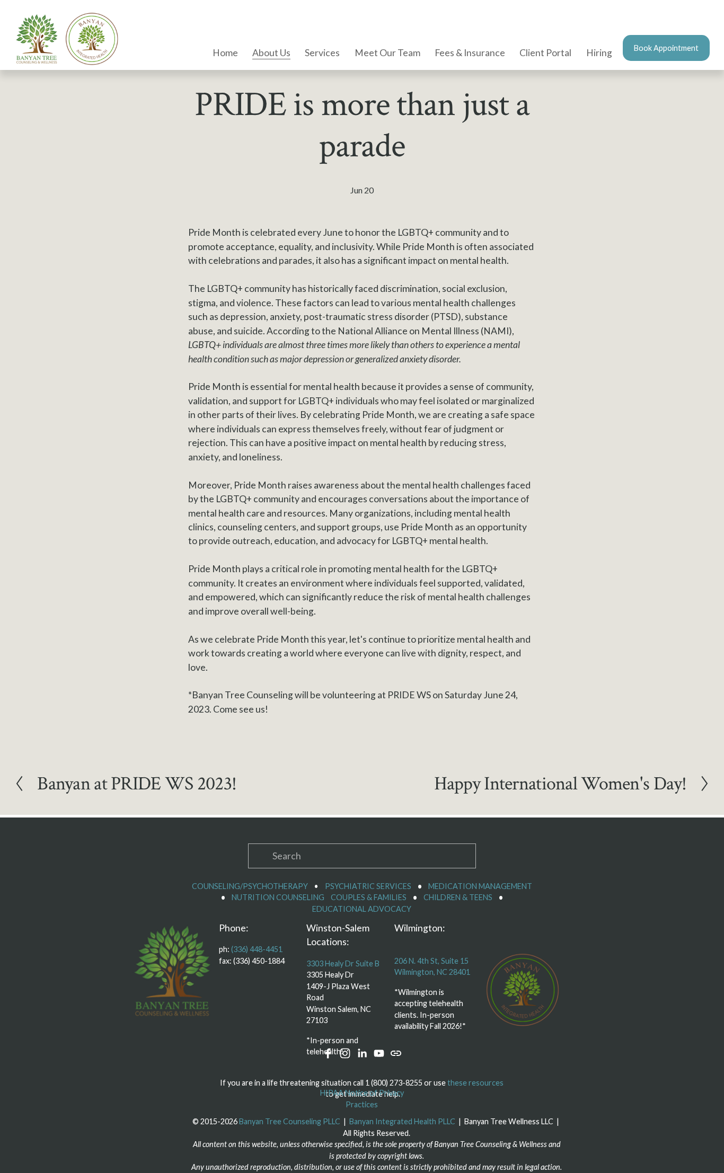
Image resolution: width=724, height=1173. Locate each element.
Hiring (599, 52)
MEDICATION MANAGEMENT (480, 886)
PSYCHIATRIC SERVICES (368, 886)
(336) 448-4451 (256, 949)
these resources (475, 1082)
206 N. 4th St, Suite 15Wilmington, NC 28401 (432, 966)
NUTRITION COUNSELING (278, 897)
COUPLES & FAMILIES (369, 897)
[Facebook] (328, 1053)
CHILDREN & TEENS (457, 897)
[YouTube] (379, 1053)
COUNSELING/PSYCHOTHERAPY (250, 886)
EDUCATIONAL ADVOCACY (361, 908)
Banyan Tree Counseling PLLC (289, 1121)
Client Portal (545, 52)
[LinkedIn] (362, 1053)
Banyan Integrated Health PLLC (402, 1121)
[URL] (396, 1053)
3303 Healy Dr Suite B (342, 963)
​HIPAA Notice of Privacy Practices (362, 1098)
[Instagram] (345, 1053)
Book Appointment (666, 47)
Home (225, 52)
